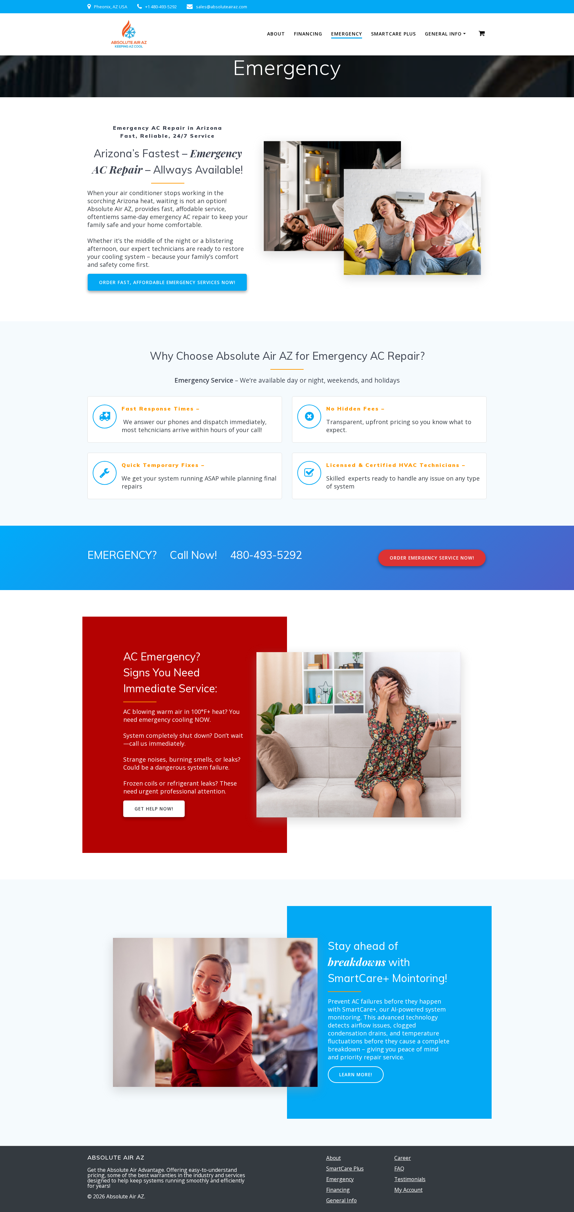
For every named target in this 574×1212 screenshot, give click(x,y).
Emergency (346, 34)
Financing (308, 34)
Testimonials (410, 1179)
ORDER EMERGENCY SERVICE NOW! (432, 558)
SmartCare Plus (393, 34)
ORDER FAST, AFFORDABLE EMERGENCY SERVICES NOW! (167, 282)
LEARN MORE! (355, 1074)
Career (402, 1158)
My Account (408, 1189)
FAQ (399, 1168)
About (276, 34)
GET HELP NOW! (154, 808)
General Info (443, 34)
